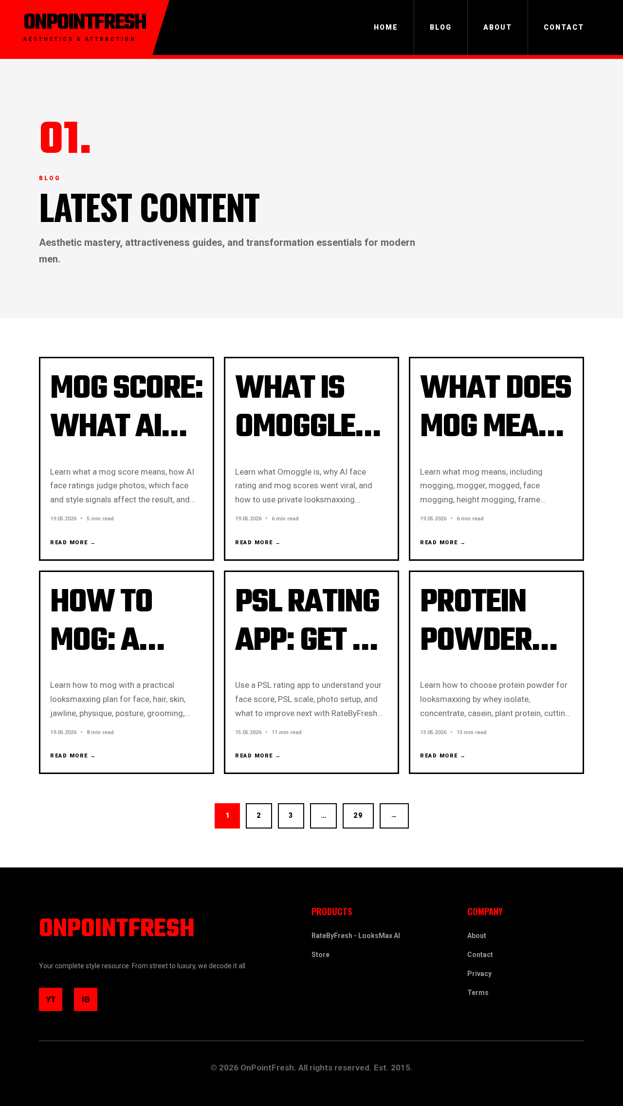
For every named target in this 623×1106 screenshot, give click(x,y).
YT (54, 1003)
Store (321, 955)
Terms (478, 992)
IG (89, 1003)
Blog (441, 27)
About (497, 27)
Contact (564, 27)
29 (358, 815)
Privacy (479, 973)
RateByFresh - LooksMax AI (356, 936)
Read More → (73, 542)
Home (386, 27)
